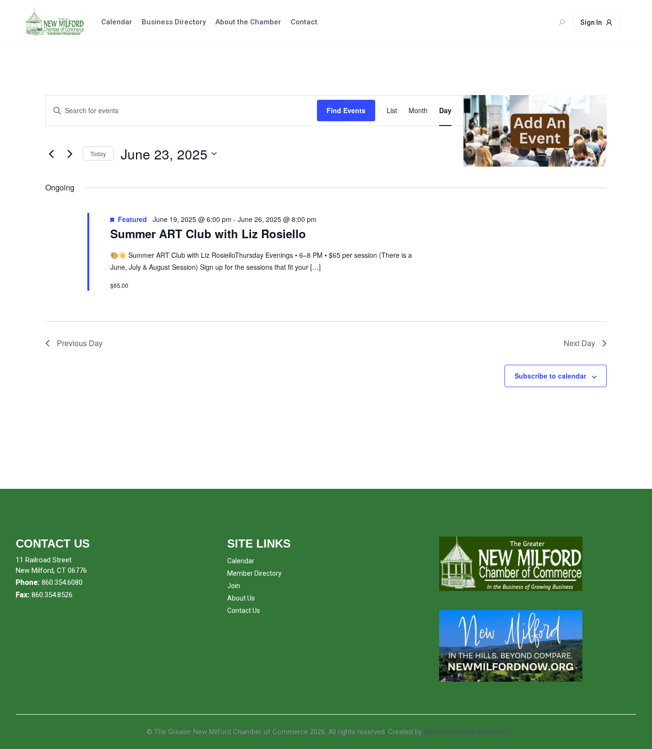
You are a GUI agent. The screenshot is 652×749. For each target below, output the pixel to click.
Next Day (579, 343)
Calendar (116, 22)
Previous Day (80, 343)
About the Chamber (248, 22)
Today (98, 153)
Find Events (346, 110)
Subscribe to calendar (550, 375)
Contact (304, 22)
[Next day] (69, 153)
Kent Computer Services (464, 732)
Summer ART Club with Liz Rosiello (208, 233)
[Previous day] (51, 153)
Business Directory (174, 22)
